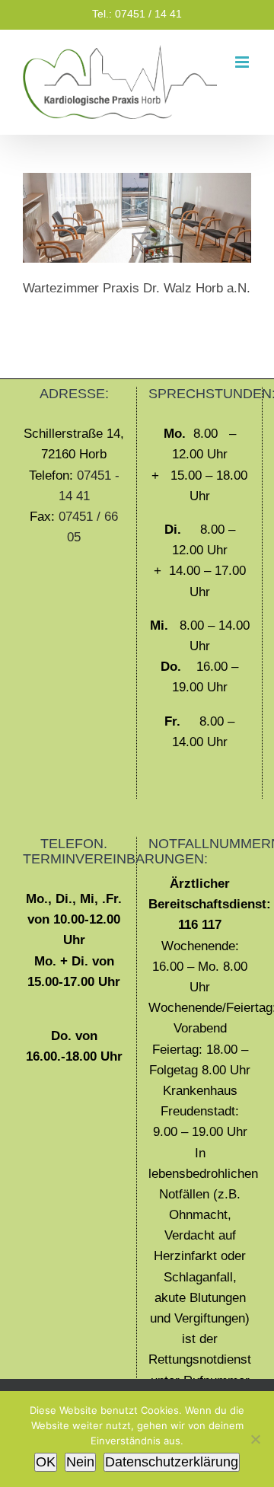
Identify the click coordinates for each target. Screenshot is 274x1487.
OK (46, 1461)
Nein (80, 1461)
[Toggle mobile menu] (243, 62)
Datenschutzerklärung (171, 1461)
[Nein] (255, 1439)
